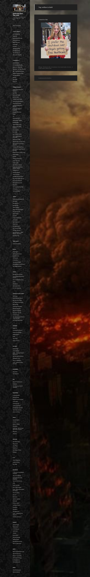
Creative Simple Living (17, 99)
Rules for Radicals (16, 572)
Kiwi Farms (15, 496)
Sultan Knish (15, 224)
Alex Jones (15, 201)
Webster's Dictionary (17, 516)
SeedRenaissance (16, 559)
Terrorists (69, 67)
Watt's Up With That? (17, 543)
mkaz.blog (15, 431)
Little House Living (16, 139)
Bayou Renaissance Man (17, 38)
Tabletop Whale (16, 539)
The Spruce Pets (16, 511)
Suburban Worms (16, 172)
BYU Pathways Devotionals (18, 302)
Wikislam (15, 452)
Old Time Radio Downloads (18, 356)
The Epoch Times (16, 226)
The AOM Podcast (16, 75)
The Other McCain (16, 52)
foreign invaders (42, 68)
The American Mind (17, 262)
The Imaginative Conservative (19, 264)
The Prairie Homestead (17, 182)
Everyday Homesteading (18, 65)
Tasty (14, 336)
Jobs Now (14, 494)
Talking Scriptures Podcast (18, 73)
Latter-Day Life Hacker (17, 306)
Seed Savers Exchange (17, 557)
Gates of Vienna (16, 207)
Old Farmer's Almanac (17, 409)
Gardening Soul (16, 403)
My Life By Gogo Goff (17, 312)
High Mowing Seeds (17, 553)
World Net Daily (16, 235)
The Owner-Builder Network (18, 178)
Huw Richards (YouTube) (18, 407)
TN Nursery (15, 189)
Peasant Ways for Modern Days (19, 152)
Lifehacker (15, 501)
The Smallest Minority (17, 54)
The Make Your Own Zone (18, 176)
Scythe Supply (15, 162)
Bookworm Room (16, 462)
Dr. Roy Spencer (16, 529)
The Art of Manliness (17, 360)
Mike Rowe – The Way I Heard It (19, 69)
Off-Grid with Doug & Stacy (18, 147)
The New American (16, 230)
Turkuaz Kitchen (16, 340)
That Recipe (15, 338)
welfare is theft (48, 68)
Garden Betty (15, 401)
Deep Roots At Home (17, 103)
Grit (13, 116)
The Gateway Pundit (17, 228)
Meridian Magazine (17, 308)
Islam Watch (15, 443)
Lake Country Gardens (17, 134)
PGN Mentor (15, 283)
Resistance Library (16, 505)
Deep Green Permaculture (18, 101)
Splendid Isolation (16, 48)
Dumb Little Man (16, 485)
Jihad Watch (15, 445)
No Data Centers (16, 503)
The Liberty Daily (16, 50)
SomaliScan (15, 384)
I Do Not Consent (16, 492)
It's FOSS (14, 422)
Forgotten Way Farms (17, 112)
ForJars (14, 114)
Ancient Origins (16, 524)
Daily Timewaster (16, 42)
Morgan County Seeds (17, 555)
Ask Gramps (15, 296)
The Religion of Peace (17, 450)
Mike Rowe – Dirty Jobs (17, 67)
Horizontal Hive (16, 130)
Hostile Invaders (63, 67)
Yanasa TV (15, 81)
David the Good (16, 397)
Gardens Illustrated (17, 405)
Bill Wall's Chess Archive (17, 274)
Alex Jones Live (16, 203)
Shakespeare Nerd (16, 358)
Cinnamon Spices (16, 420)
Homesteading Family (17, 124)
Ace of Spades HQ (16, 34)
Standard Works (16, 314)
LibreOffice (15, 426)
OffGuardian (15, 219)
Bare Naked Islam (16, 441)
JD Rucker (15, 46)
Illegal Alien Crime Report (18, 209)
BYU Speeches (15, 304)
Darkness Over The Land (18, 14)
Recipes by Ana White (17, 332)
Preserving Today (16, 160)
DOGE (14, 483)
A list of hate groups (17, 25)
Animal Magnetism (16, 460)
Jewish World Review (17, 217)
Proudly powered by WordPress (45, 78)
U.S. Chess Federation (17, 288)
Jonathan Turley (16, 256)
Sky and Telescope (16, 537)
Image (40, 67)
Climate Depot (15, 526)
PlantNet (14, 156)
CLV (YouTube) (16, 97)
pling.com (15, 433)
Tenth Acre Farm (16, 174)
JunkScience (15, 531)
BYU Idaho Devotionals (17, 300)
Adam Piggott (15, 251)
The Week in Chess (16, 286)
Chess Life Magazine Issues (18, 279)
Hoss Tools (15, 132)
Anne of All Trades (16, 95)
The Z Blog (15, 464)
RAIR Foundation (16, 222)
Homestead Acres (16, 118)
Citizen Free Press (16, 40)
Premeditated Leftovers (17, 330)
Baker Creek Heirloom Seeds (18, 551)
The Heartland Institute (17, 541)
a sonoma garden (16, 395)
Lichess (14, 281)
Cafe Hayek (15, 371)
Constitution (54, 67)
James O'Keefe (15, 213)
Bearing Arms (15, 205)
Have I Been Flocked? (17, 487)
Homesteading (16, 122)
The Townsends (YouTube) (18, 187)
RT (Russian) (15, 260)
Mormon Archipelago (17, 310)
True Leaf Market (16, 191)
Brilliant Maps (15, 348)
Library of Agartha (16, 499)
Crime (59, 67)
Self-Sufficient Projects (17, 164)
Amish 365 (15, 328)
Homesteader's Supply (17, 120)
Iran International (16, 211)
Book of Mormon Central (17, 298)
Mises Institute (16, 373)
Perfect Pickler (16, 154)
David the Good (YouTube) (18, 399)
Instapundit (15, 44)
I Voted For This (43, 19)
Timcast (14, 77)
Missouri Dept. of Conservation (19, 141)
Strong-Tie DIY (16, 170)
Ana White (15, 93)
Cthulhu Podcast (16, 63)
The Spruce (15, 184)
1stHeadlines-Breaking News (18, 199)
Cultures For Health (17, 243)
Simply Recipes (16, 334)
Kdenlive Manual (16, 424)
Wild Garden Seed (16, 562)
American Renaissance (17, 253)
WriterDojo (15, 79)
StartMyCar (15, 509)
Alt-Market (15, 36)
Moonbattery (15, 258)
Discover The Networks (17, 381)
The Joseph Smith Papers (18, 320)
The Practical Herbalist (17, 180)
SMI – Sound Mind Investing (18, 71)
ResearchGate (15, 535)
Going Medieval (16, 350)
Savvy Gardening (16, 412)
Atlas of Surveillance (17, 475)
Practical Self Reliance (17, 158)
